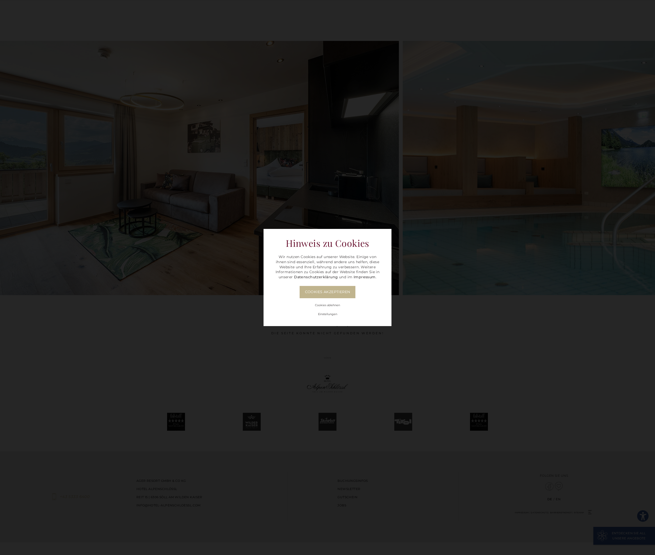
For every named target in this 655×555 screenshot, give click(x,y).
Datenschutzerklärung (316, 277)
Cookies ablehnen (327, 305)
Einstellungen (327, 314)
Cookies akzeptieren (327, 292)
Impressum (365, 277)
